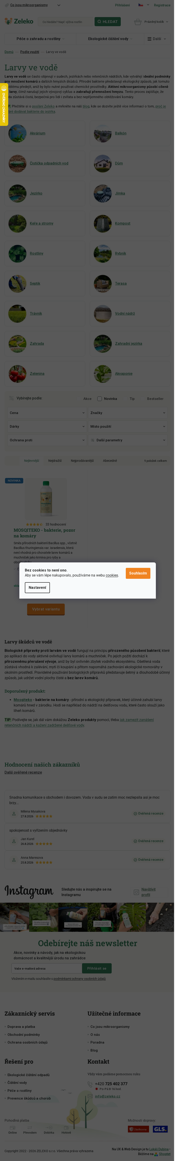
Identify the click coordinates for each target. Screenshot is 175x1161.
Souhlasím (138, 573)
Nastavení (37, 587)
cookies (112, 575)
